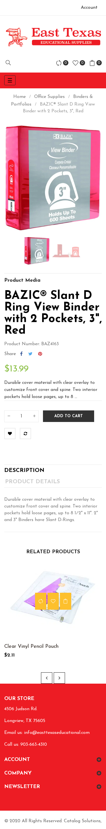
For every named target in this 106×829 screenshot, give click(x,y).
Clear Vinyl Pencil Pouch (31, 646)
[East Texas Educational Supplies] (53, 37)
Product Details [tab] (32, 482)
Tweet (30, 354)
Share (21, 354)
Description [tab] (24, 470)
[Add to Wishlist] (10, 433)
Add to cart (68, 416)
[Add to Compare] (25, 433)
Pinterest (40, 354)
